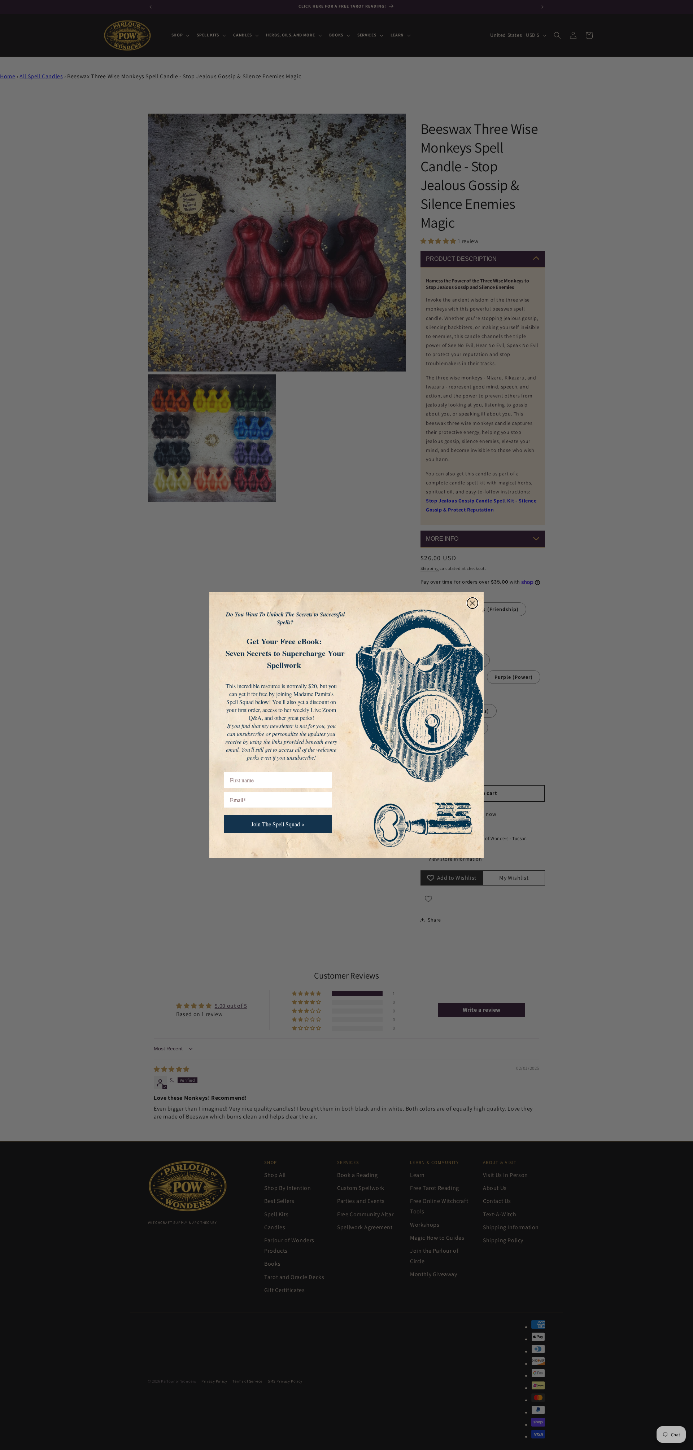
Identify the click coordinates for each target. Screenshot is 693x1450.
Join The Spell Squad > (278, 824)
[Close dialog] (472, 603)
